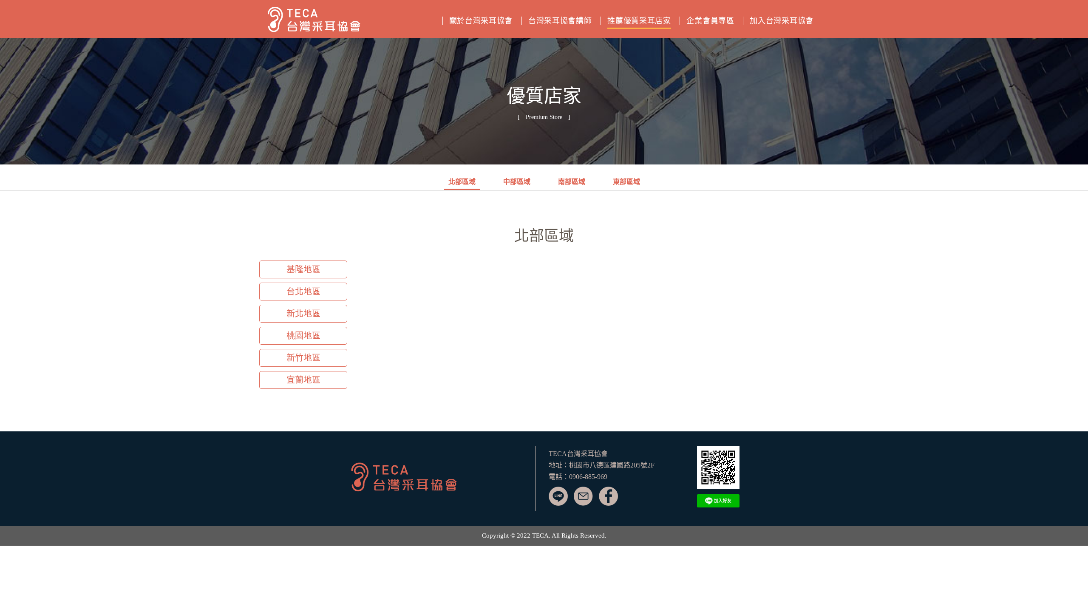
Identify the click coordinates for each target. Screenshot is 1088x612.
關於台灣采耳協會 (481, 21)
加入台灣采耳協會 (781, 21)
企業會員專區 (710, 21)
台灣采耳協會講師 (560, 21)
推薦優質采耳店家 (639, 21)
